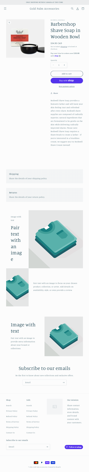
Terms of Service (12, 422)
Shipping (63, 46)
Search (9, 405)
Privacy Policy (11, 411)
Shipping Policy (12, 427)
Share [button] (55, 93)
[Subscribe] (63, 382)
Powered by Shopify (54, 467)
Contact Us (10, 433)
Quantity (54, 60)
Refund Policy (11, 416)
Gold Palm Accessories (40, 467)
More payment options (67, 86)
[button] (5, 8)
